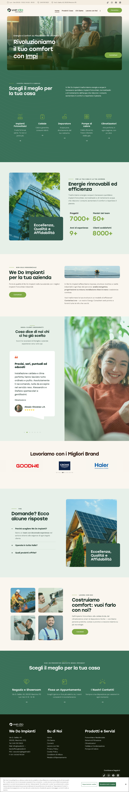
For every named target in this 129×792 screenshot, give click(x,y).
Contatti (50, 743)
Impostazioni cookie (89, 784)
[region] (64, 784)
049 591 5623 (17, 743)
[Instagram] (112, 2)
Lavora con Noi (53, 746)
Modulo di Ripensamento (57, 757)
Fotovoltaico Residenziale (95, 737)
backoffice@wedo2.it (17, 749)
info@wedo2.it (18, 746)
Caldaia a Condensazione (95, 746)
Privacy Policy (52, 749)
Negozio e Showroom (26, 689)
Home (49, 737)
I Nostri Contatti (102, 689)
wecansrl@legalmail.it (21, 752)
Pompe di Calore (91, 749)
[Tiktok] (108, 2)
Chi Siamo (51, 740)
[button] (24, 432)
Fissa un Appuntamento (64, 689)
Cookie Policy (52, 752)
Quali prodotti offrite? (25, 553)
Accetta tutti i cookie (107, 784)
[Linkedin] (120, 2)
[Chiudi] (126, 784)
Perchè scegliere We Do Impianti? (31, 529)
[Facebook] (116, 2)
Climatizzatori (90, 743)
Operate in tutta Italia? (26, 545)
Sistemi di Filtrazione (93, 740)
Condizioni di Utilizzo (55, 754)
